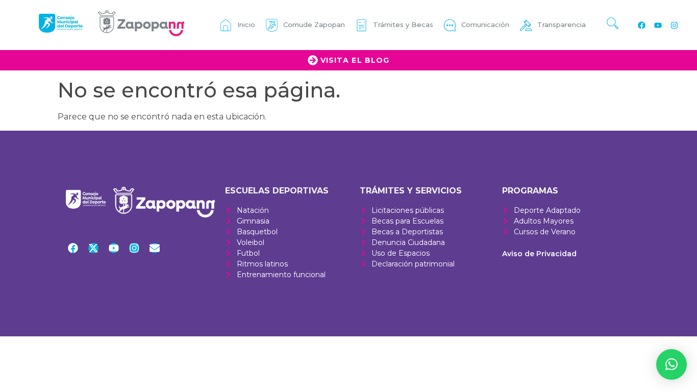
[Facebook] (641, 25)
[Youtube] (657, 25)
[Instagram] (674, 25)
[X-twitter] (93, 248)
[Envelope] (155, 248)
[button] (671, 364)
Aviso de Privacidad (539, 253)
